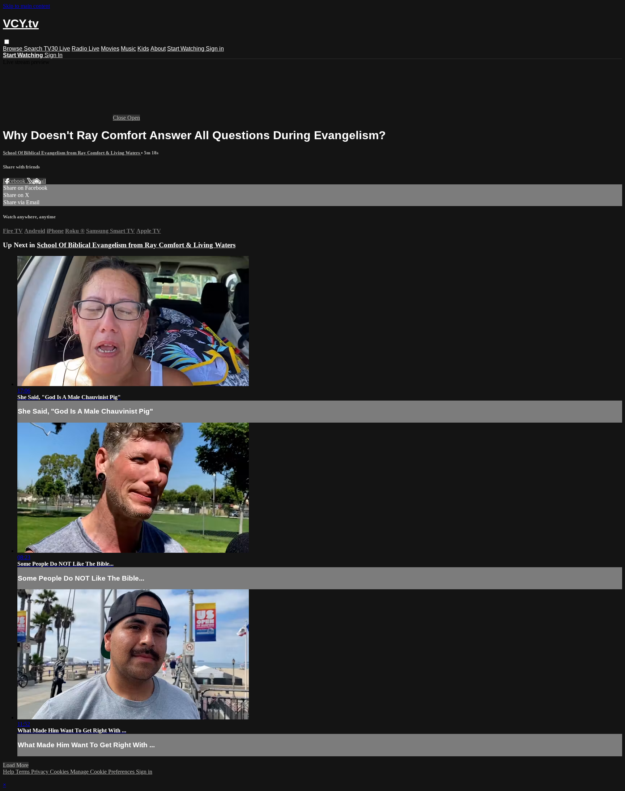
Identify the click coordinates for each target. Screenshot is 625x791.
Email (39, 181)
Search (34, 49)
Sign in (215, 49)
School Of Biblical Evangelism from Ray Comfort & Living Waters (72, 152)
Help (9, 772)
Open (133, 118)
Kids (143, 49)
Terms (23, 772)
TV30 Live (57, 49)
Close (120, 118)
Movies (110, 49)
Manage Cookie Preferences (103, 772)
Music (128, 49)
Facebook (15, 181)
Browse (13, 49)
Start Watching (186, 49)
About (158, 49)
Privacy (40, 772)
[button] (6, 41)
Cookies (60, 772)
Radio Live (85, 49)
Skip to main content (26, 6)
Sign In (53, 55)
